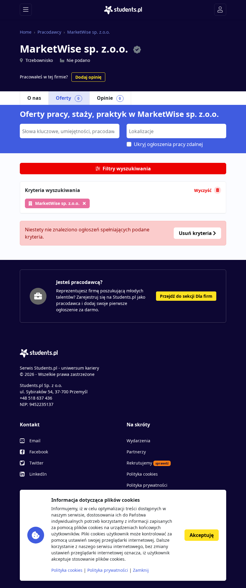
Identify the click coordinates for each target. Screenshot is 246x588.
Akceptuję (202, 535)
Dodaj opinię (88, 77)
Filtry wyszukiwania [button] (127, 168)
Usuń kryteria (196, 233)
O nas (34, 98)
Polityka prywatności (147, 485)
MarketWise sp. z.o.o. (88, 32)
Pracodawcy (49, 32)
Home (26, 32)
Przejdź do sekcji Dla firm (186, 296)
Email (34, 440)
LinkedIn (38, 474)
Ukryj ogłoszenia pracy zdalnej (168, 144)
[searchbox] (69, 130)
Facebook (38, 452)
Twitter (36, 463)
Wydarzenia (138, 440)
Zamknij (141, 570)
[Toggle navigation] (26, 10)
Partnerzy (136, 452)
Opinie (109, 98)
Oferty (68, 98)
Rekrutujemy (148, 463)
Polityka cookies (142, 474)
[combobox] (69, 131)
